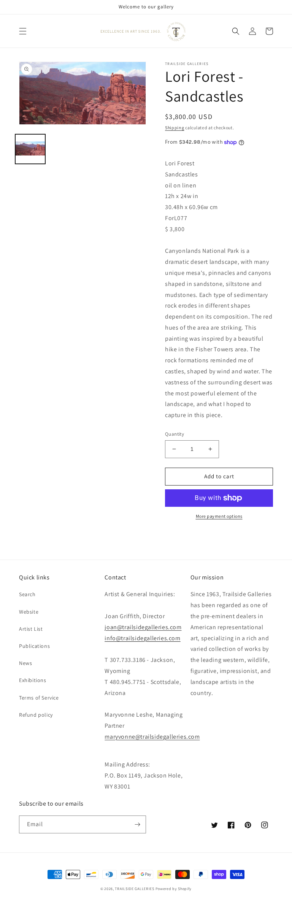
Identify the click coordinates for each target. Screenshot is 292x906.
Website (28, 611)
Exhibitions (32, 680)
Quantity (174, 434)
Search (27, 594)
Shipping (174, 127)
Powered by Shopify (174, 888)
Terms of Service (39, 697)
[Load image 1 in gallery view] (30, 149)
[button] (22, 31)
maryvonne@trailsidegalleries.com (152, 737)
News (25, 663)
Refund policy (36, 714)
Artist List (31, 628)
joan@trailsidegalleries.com (143, 627)
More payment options (219, 516)
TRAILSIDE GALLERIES (134, 888)
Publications (34, 646)
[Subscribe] (137, 824)
